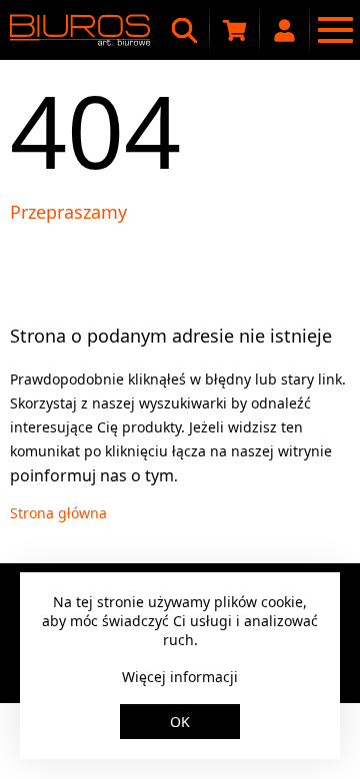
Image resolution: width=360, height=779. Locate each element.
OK (180, 721)
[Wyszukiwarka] (185, 30)
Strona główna (58, 512)
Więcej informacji (180, 676)
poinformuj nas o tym (92, 475)
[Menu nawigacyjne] (335, 30)
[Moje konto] (285, 30)
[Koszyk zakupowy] (235, 30)
